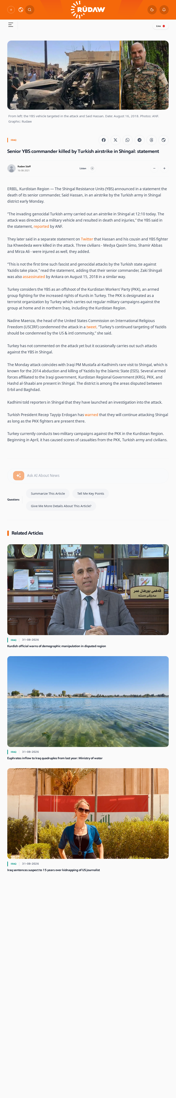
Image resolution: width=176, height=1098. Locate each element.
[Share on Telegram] (140, 140)
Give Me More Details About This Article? (61, 506)
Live (158, 26)
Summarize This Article (48, 493)
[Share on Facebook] (104, 140)
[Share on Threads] (151, 140)
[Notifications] (164, 9)
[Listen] (92, 168)
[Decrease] (154, 168)
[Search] (29, 9)
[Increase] (164, 168)
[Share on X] (116, 140)
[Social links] (11, 9)
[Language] (20, 9)
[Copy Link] (163, 140)
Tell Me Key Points (90, 493)
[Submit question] (18, 475)
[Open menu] (10, 25)
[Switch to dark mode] (152, 9)
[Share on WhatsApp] (128, 140)
